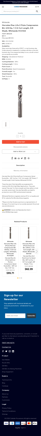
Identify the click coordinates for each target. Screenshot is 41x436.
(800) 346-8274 (8, 343)
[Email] (15, 158)
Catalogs (5, 386)
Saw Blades (6, 360)
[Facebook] (12, 158)
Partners (5, 397)
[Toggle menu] (3, 6)
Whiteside (6, 22)
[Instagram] (10, 351)
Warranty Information (21, 171)
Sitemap (5, 414)
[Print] (19, 158)
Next (37, 251)
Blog (3, 383)
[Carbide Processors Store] (20, 6)
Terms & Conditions (9, 411)
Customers (6, 400)
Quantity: (20, 133)
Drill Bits (4, 366)
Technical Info (7, 380)
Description (20, 165)
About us (5, 394)
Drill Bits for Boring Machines (12, 369)
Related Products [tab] (20, 221)
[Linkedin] (25, 158)
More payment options (21, 147)
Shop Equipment (7, 372)
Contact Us (6, 347)
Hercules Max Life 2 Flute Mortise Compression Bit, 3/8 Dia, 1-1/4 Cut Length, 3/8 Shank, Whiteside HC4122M (10, 249)
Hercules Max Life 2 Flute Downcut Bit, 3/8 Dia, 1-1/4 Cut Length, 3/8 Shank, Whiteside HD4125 (29, 248)
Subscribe (31, 315)
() (38, 7)
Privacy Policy (6, 408)
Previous (2, 251)
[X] (22, 158)
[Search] (37, 11)
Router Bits (6, 363)
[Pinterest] (29, 158)
